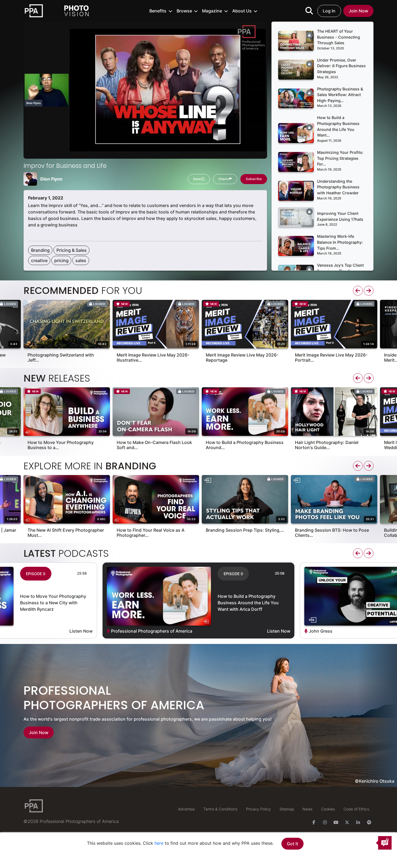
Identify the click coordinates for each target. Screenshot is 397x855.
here (158, 843)
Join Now (358, 10)
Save (197, 179)
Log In (329, 10)
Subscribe (254, 179)
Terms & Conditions (220, 809)
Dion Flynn (51, 179)
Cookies (328, 809)
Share (223, 179)
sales (80, 260)
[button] (160, 10)
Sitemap (287, 809)
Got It (292, 843)
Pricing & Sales (71, 250)
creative (39, 260)
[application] (145, 90)
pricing (61, 260)
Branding (40, 250)
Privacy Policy (258, 809)
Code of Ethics (356, 809)
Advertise (186, 809)
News (307, 809)
